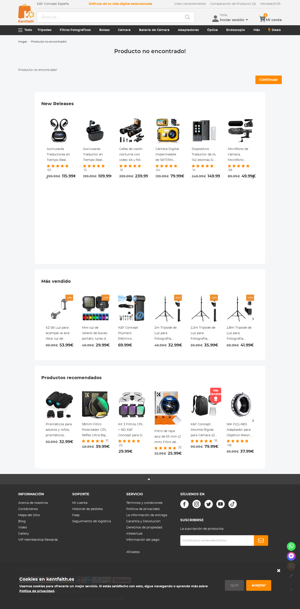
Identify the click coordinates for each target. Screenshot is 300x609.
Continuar (268, 79)
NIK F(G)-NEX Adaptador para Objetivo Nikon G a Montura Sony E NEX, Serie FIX (240, 430)
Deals (276, 30)
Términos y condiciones (144, 502)
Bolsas (104, 30)
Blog (22, 521)
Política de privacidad (142, 509)
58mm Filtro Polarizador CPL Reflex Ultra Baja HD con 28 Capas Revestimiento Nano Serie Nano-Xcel (95, 430)
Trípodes (44, 30)
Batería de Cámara (154, 30)
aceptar (259, 585)
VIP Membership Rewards (38, 539)
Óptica (212, 30)
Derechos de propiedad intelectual (144, 530)
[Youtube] (220, 504)
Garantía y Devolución (143, 521)
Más (256, 30)
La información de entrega (146, 515)
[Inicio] (26, 13)
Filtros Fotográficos (75, 30)
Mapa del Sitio (29, 515)
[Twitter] (208, 504)
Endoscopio (235, 30)
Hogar (22, 41)
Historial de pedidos (87, 509)
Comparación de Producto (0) (233, 3)
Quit (234, 585)
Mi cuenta (79, 502)
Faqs (76, 515)
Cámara (124, 30)
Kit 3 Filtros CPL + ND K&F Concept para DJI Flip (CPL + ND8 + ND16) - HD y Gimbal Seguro (131, 430)
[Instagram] (196, 504)
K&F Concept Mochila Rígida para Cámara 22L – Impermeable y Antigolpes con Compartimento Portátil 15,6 (204, 430)
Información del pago (142, 539)
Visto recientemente (190, 3)
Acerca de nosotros (33, 502)
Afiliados (133, 552)
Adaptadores (188, 30)
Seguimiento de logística (91, 521)
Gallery (23, 533)
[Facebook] (184, 504)
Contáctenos (28, 509)
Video (22, 527)
